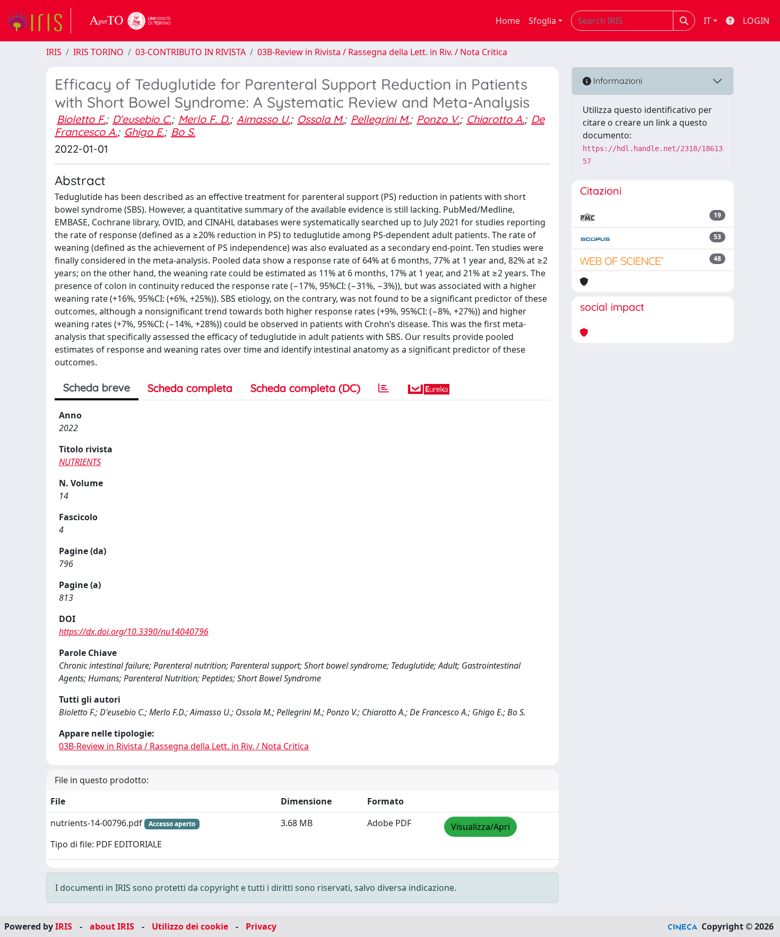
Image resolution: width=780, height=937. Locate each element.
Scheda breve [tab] (96, 387)
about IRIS (112, 926)
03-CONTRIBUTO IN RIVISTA (190, 52)
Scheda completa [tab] (190, 388)
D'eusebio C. (141, 119)
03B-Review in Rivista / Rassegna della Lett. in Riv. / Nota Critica (382, 52)
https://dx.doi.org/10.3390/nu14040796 (134, 631)
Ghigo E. (144, 131)
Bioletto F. (81, 119)
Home (508, 21)
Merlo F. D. (204, 119)
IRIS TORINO (98, 52)
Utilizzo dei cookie (190, 926)
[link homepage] (38, 20)
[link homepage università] (130, 20)
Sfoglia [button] (542, 21)
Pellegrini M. (380, 119)
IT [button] (707, 21)
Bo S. (183, 131)
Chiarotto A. (495, 119)
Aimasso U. (263, 119)
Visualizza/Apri (480, 827)
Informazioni (616, 80)
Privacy (261, 926)
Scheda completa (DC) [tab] (305, 388)
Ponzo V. (438, 119)
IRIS (54, 52)
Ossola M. (320, 119)
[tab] (383, 388)
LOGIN (756, 21)
